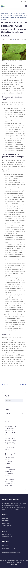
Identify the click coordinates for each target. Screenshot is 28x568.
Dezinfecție (5, 518)
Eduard (17, 39)
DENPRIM (14, 564)
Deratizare (5, 520)
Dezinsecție (5, 523)
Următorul (23, 384)
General (24, 39)
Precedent (5, 384)
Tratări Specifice (7, 525)
